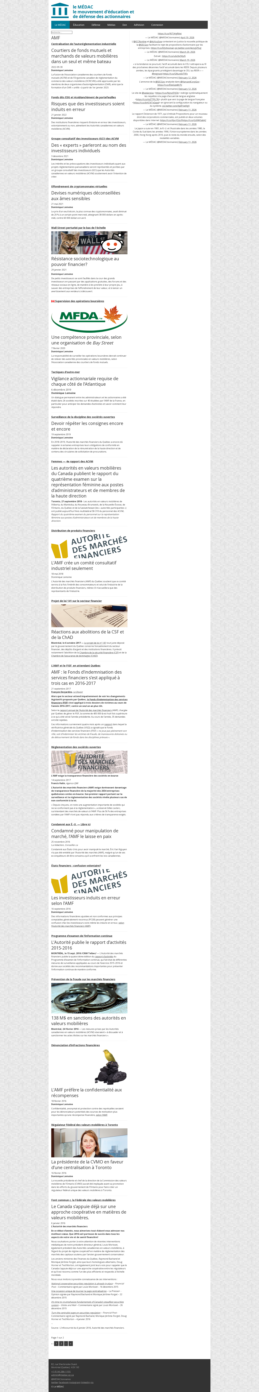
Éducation (78, 24)
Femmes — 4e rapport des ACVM (72, 461)
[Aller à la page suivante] (66, 1343)
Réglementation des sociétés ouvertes (76, 747)
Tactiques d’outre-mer (65, 372)
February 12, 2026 (187, 77)
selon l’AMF (101, 1115)
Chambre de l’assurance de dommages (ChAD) (74, 655)
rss (91, 1382)
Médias (111, 24)
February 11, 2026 (187, 109)
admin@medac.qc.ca (62, 1374)
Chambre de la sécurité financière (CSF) (99, 652)
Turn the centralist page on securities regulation (75, 1312)
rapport (108, 724)
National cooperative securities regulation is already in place (82, 1283)
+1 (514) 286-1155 (61, 1371)
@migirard (157, 73)
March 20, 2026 (187, 51)
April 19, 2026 (187, 37)
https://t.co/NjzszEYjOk (167, 92)
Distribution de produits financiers (73, 530)
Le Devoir (78, 691)
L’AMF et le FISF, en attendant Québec (75, 665)
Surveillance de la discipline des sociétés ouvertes (83, 417)
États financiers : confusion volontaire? (76, 865)
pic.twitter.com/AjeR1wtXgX (176, 105)
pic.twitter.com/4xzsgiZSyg (188, 48)
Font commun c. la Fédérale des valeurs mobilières (83, 1200)
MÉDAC (103, 11)
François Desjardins (61, 691)
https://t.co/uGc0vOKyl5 (174, 56)
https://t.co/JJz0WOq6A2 (194, 120)
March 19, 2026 (187, 60)
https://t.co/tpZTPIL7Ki (147, 99)
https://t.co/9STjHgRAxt (170, 33)
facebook (64, 1382)
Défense (96, 24)
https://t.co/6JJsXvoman (162, 48)
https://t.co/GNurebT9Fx (175, 73)
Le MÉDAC (60, 24)
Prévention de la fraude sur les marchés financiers (83, 979)
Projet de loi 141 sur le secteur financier (76, 601)
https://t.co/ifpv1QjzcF (171, 120)
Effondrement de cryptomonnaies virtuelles (79, 186)
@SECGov (143, 44)
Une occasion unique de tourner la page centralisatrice (79, 1291)
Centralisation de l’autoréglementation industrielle (83, 44)
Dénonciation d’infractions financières (75, 1045)
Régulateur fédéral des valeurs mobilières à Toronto (84, 1125)
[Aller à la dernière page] (71, 1343)
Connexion (157, 24)
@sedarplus (148, 92)
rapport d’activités (104, 956)
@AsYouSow (156, 41)
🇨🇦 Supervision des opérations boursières (77, 301)
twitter (54, 1382)
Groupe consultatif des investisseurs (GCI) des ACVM (85, 138)
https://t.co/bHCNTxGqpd (146, 102)
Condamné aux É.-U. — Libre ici (71, 824)
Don (124, 24)
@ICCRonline (140, 41)
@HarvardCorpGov (189, 81)
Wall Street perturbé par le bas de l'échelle (78, 228)
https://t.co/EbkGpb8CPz (169, 84)
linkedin (85, 1382)
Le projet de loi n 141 (95, 642)
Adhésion (139, 24)
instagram (74, 1382)
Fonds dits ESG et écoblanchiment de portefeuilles (83, 97)
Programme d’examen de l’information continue (81, 936)
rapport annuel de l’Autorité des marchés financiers (86, 710)
